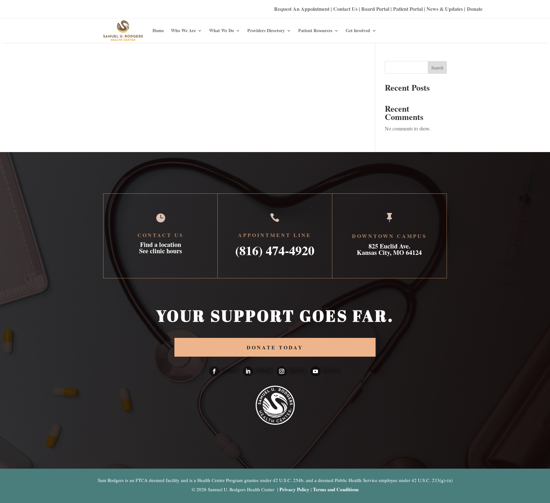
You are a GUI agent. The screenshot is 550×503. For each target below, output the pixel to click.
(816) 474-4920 (274, 248)
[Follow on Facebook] (214, 371)
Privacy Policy (294, 489)
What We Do (221, 30)
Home (158, 30)
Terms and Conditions (336, 489)
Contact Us (345, 8)
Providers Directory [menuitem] (266, 30)
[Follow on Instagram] (282, 371)
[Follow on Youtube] (315, 371)
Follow (229, 370)
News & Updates (445, 8)
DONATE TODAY (275, 347)
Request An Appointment (301, 8)
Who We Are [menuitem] (183, 30)
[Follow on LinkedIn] (248, 371)
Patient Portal (408, 8)
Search (437, 68)
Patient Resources (315, 30)
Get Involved (358, 30)
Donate (475, 8)
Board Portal (374, 8)
